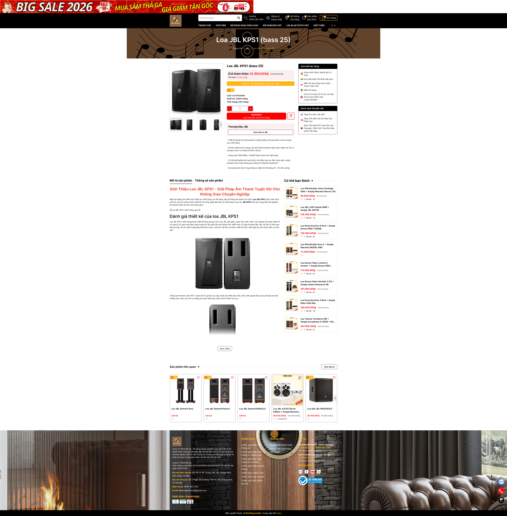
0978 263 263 (191, 486)
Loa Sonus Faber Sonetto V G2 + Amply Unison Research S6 (317, 283)
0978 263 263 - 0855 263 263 (314, 447)
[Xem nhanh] (188, 402)
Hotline (256, 18)
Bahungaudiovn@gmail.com (193, 490)
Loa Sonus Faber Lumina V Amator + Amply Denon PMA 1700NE (315, 264)
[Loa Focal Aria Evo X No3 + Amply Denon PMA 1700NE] (292, 230)
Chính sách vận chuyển (252, 476)
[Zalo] (300, 471)
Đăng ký (275, 16)
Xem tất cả (329, 367)
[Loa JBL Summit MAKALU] (253, 389)
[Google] (319, 471)
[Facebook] (306, 471)
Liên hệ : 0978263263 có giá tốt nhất (260, 83)
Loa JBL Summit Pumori (217, 408)
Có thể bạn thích (297, 181)
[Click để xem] (196, 90)
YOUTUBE (221, 25)
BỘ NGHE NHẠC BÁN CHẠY (244, 25)
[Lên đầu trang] (501, 509)
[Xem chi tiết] (182, 402)
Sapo (279, 513)
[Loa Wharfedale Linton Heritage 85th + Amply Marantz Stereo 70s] (292, 193)
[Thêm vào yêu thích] (198, 377)
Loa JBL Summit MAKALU (252, 408)
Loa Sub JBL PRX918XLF (319, 408)
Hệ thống (294, 18)
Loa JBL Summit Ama (182, 408)
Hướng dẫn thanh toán (281, 445)
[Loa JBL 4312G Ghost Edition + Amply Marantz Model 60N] (287, 389)
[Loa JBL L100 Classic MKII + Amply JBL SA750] (292, 212)
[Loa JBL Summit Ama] (185, 389)
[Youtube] (313, 471)
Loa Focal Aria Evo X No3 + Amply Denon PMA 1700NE (318, 227)
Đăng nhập (276, 19)
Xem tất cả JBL (260, 132)
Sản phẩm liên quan (183, 366)
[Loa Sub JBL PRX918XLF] (321, 389)
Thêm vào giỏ (290, 117)
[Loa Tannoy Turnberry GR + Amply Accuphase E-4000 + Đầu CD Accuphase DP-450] (292, 323)
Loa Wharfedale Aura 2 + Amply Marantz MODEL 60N (317, 246)
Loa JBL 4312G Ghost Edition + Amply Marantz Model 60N (286, 410)
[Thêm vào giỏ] (284, 402)
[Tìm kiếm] (238, 18)
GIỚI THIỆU (319, 25)
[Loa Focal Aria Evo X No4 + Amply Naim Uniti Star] (292, 305)
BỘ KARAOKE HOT (272, 25)
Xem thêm (225, 348)
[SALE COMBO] (126, 6)
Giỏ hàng (331, 18)
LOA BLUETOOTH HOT (297, 25)
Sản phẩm (312, 18)
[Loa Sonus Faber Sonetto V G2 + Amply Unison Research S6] (292, 286)
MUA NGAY (256, 116)
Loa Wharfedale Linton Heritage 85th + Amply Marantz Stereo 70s (318, 190)
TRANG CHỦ (204, 25)
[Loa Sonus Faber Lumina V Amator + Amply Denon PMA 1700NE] (292, 267)
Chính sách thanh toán (252, 473)
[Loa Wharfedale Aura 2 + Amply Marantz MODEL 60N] (292, 249)
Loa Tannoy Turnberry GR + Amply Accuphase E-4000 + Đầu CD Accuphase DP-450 (318, 320)
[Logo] (176, 20)
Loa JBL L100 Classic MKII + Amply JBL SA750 (315, 208)
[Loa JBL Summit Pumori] (219, 389)
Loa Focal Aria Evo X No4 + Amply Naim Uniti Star (318, 301)
